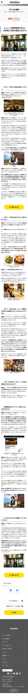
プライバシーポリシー (5, 683)
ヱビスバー (20, 56)
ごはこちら (15, 207)
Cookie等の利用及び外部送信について (9, 676)
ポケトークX (14, 4)
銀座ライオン (14, 56)
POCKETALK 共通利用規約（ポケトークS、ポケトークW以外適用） (13, 686)
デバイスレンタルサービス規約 (7, 678)
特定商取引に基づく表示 (6, 684)
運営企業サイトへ (7, 670)
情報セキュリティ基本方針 (6, 679)
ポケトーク (7, 585)
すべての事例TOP (13, 601)
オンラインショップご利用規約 (7, 681)
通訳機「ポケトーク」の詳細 (13, 606)
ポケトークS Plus (17, 197)
